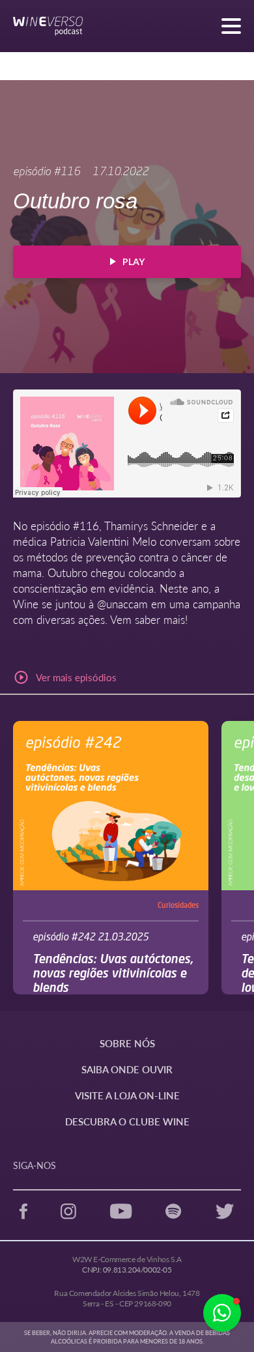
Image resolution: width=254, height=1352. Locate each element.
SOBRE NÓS (127, 1043)
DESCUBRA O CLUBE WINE (127, 1121)
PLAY (133, 261)
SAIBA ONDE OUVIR (127, 1069)
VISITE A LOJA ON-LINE (127, 1095)
